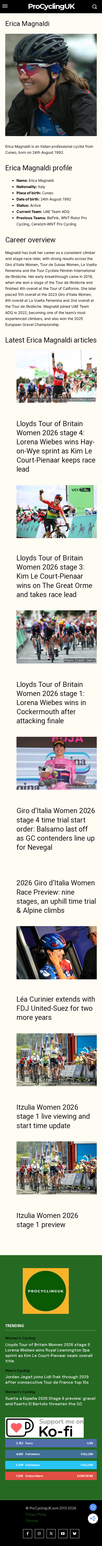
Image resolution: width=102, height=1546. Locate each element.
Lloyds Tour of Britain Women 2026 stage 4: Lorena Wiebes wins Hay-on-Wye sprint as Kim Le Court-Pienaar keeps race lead (55, 446)
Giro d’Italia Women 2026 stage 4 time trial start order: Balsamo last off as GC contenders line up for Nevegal (55, 829)
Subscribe (85, 1476)
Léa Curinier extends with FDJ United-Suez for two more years (55, 1008)
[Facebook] (27, 1533)
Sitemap (32, 1520)
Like (90, 1443)
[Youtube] (62, 1533)
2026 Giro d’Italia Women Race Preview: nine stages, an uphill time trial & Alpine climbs (56, 896)
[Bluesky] (74, 1533)
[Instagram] (39, 1533)
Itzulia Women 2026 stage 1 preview (47, 1220)
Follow (87, 1454)
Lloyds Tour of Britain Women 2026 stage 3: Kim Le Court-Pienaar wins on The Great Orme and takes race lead (54, 576)
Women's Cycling (20, 1338)
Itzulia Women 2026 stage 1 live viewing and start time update (53, 1116)
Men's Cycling (17, 1370)
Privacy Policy (36, 1514)
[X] (51, 1533)
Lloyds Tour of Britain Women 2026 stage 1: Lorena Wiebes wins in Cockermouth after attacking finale (51, 702)
